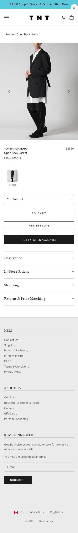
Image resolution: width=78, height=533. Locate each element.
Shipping (9, 345)
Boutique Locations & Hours (22, 402)
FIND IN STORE (39, 225)
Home (10, 34)
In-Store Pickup (14, 355)
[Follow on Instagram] (17, 498)
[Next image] (69, 91)
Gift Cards (10, 413)
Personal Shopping (16, 418)
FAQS (7, 361)
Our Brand (10, 397)
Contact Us (11, 339)
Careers (9, 408)
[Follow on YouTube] (28, 498)
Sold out (39, 213)
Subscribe (18, 479)
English (55, 512)
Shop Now (61, 4)
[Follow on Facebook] (6, 498)
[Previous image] (9, 91)
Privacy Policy (12, 372)
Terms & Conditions (16, 366)
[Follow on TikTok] (39, 498)
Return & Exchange (16, 350)
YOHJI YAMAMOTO (15, 148)
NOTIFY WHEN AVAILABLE (39, 239)
